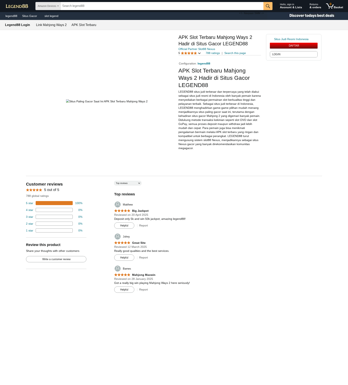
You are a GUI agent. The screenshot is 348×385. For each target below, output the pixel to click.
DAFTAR (294, 45)
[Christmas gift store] (307, 16)
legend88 (11, 16)
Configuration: (188, 63)
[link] (272, 39)
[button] (189, 53)
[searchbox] (162, 6)
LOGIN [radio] (276, 54)
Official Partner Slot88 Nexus (196, 49)
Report (143, 225)
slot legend (51, 16)
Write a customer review (56, 259)
